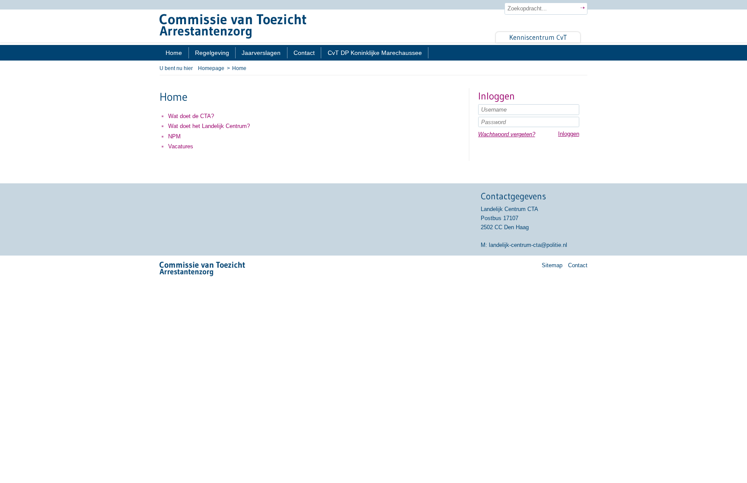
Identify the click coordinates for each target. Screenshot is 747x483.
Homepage (211, 68)
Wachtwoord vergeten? (506, 134)
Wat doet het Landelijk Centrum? (209, 126)
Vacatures (180, 146)
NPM (174, 136)
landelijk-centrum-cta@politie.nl (528, 245)
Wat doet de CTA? (191, 116)
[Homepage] (373, 26)
